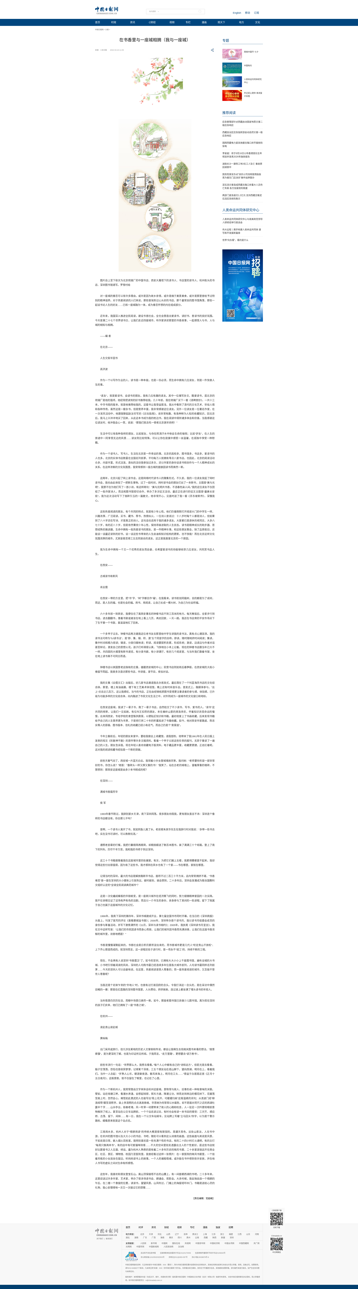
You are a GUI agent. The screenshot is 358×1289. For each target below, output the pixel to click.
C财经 (152, 22)
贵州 (188, 1237)
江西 (240, 1234)
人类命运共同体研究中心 (240, 210)
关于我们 (99, 1239)
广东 (145, 1237)
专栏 (188, 22)
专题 (225, 40)
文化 (257, 22)
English (237, 12)
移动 (247, 12)
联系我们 (109, 1239)
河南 (257, 1234)
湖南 (136, 1237)
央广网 (256, 1243)
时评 (141, 1227)
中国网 (164, 1243)
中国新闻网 (154, 1246)
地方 (241, 22)
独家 (218, 1227)
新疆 (223, 1237)
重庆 (171, 1237)
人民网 (143, 1243)
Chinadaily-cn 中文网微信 (276, 1244)
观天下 (221, 22)
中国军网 (140, 1246)
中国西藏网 (244, 1243)
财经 (166, 1227)
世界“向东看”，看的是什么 (235, 240)
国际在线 (176, 1243)
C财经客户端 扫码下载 (277, 1219)
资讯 (132, 22)
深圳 (232, 1237)
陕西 (214, 1237)
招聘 (231, 1227)
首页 (97, 22)
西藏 (206, 1237)
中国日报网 (99, 30)
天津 (151, 1234)
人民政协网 (168, 1246)
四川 (180, 1237)
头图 (107, 30)
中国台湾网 (229, 1243)
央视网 (188, 1243)
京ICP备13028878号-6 (200, 1257)
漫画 (204, 22)
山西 (168, 1234)
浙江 (222, 1234)
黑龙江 (195, 1234)
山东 (248, 1234)
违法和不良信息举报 (148, 1253)
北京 (142, 1234)
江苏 (213, 1234)
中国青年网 (200, 1243)
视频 (172, 22)
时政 (113, 22)
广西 (154, 1237)
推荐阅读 (229, 113)
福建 (231, 1234)
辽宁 (177, 1234)
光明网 (129, 1246)
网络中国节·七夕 (251, 52)
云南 (197, 1237)
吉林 (186, 1234)
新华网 (154, 1243)
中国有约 (248, 65)
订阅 (256, 12)
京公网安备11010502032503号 (152, 1257)
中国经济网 (215, 1243)
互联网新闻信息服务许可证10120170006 (175, 1253)
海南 (162, 1237)
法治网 (181, 1246)
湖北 (128, 1237)
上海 (205, 1234)
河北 (160, 1234)
